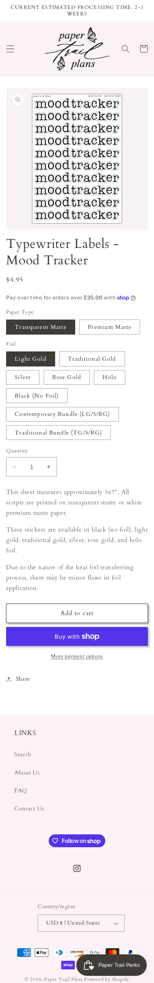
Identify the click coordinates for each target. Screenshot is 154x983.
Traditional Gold (92, 359)
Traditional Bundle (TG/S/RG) (58, 433)
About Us (27, 773)
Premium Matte (109, 327)
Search (23, 754)
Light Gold (31, 359)
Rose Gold (66, 377)
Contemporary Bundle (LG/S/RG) (62, 414)
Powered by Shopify (107, 979)
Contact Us (29, 808)
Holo (109, 377)
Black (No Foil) (37, 396)
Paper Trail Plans (63, 979)
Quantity (17, 450)
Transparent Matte (41, 327)
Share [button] (23, 679)
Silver (23, 377)
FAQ (20, 791)
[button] (10, 49)
